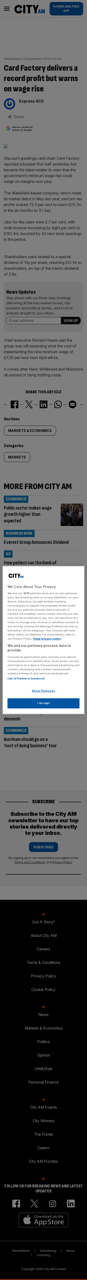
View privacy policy (47, 638)
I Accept (43, 703)
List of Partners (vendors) (26, 678)
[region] (43, 640)
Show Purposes (43, 691)
